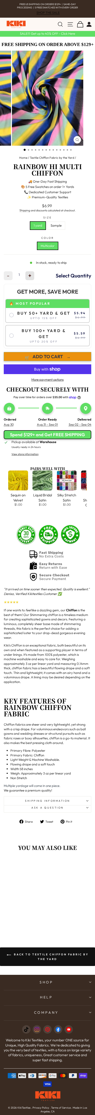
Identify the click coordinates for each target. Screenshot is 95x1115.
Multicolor (48, 246)
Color (47, 237)
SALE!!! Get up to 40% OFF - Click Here (47, 33)
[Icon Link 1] (26, 1029)
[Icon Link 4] (58, 1029)
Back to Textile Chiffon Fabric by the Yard (50, 956)
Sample (56, 225)
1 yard (38, 225)
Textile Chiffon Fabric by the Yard (52, 158)
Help (46, 997)
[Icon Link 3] (47, 1029)
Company (46, 1012)
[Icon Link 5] (69, 1029)
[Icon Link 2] (37, 1029)
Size (47, 217)
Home (23, 158)
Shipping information (47, 800)
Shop (46, 982)
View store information (24, 454)
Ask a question (47, 807)
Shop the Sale (48, 13)
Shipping (24, 210)
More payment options (47, 379)
